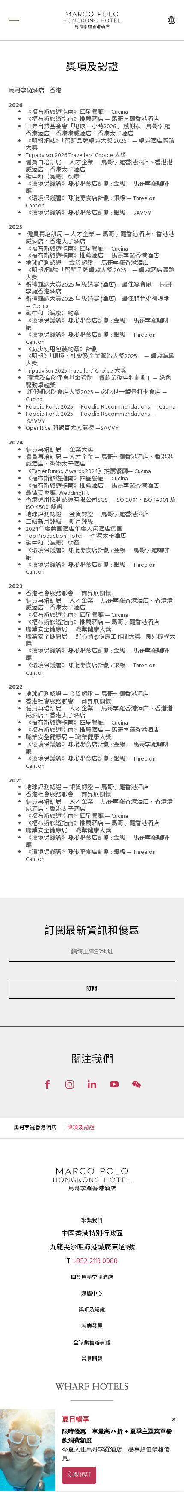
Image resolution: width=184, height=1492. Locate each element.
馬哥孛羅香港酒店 (35, 1128)
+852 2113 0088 (95, 1261)
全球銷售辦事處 (92, 1343)
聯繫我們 (91, 1221)
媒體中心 (91, 1294)
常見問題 (91, 1359)
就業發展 (91, 1326)
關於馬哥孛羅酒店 (92, 1277)
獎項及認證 (92, 1310)
